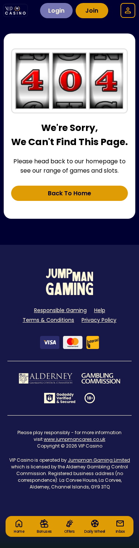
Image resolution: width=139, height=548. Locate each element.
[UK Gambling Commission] (101, 378)
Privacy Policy (99, 320)
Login (56, 10)
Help (99, 310)
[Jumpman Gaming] (69, 293)
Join (91, 10)
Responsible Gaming (60, 310)
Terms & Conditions (48, 320)
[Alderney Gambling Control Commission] (46, 378)
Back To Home (69, 193)
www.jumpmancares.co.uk (74, 439)
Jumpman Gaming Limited (99, 460)
